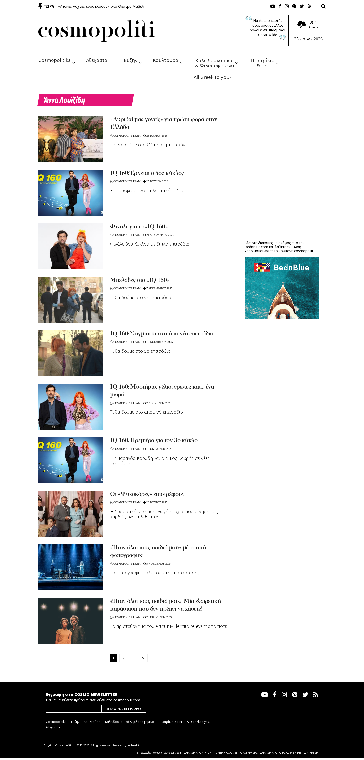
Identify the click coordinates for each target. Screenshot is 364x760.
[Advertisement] (282, 198)
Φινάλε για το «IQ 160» (139, 227)
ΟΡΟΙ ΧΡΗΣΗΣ (249, 752)
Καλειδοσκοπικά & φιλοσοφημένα (129, 722)
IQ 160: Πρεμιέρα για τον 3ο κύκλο (153, 441)
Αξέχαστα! (97, 60)
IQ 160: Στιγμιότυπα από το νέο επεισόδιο (161, 334)
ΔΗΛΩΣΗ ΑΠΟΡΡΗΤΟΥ (197, 752)
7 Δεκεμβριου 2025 (159, 288)
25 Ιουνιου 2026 (157, 181)
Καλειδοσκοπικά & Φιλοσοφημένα (214, 62)
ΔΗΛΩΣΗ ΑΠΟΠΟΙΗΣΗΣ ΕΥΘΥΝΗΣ (280, 752)
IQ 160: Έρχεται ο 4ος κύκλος (147, 173)
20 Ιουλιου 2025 (157, 502)
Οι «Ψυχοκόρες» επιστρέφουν (147, 494)
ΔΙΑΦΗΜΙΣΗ (311, 752)
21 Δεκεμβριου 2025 (160, 235)
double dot (133, 745)
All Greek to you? (212, 77)
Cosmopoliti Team (127, 135)
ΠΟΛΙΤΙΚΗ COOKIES (225, 752)
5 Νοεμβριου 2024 (158, 563)
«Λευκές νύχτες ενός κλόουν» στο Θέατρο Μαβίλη (101, 6)
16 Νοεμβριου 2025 (159, 341)
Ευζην (130, 60)
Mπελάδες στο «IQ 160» (139, 280)
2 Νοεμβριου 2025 (158, 403)
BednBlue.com (256, 246)
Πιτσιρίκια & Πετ (263, 62)
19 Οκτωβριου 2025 (159, 448)
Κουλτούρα (165, 60)
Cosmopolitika (54, 60)
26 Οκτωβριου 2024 (159, 617)
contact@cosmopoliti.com (167, 752)
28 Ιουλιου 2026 (157, 135)
